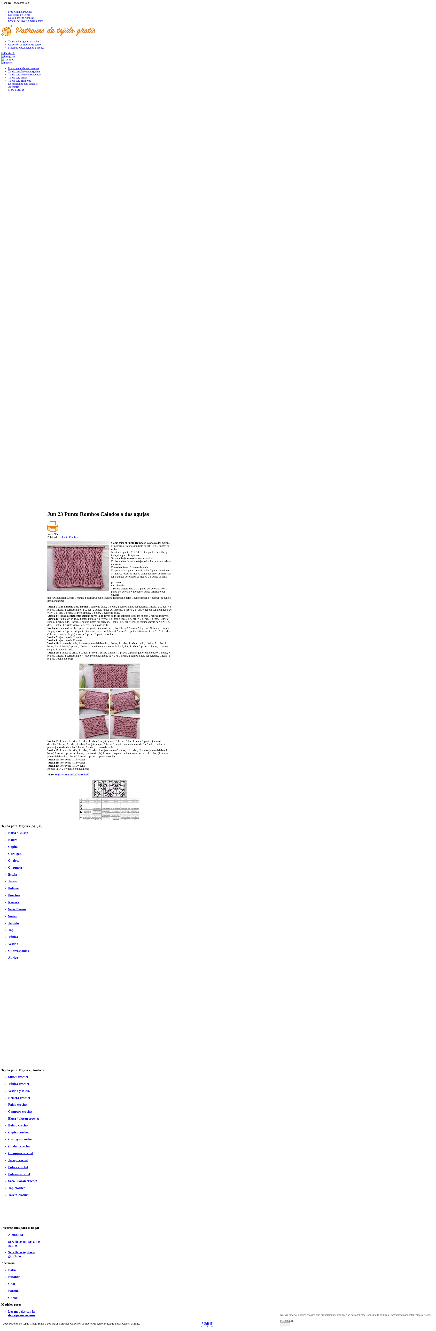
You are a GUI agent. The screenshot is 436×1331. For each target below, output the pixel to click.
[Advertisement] (109, 483)
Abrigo (13, 957)
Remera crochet (19, 1098)
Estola (12, 874)
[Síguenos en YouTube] (7, 59)
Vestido (13, 944)
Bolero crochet (18, 1125)
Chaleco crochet (19, 1146)
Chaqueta (15, 867)
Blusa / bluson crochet (23, 1118)
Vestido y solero (19, 1091)
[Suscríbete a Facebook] (8, 53)
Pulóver (13, 888)
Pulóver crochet (19, 1174)
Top (11, 930)
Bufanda (14, 1277)
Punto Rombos (70, 537)
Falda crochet (17, 1104)
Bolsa (12, 1270)
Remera (13, 902)
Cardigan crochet (20, 1139)
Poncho (13, 1291)
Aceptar (285, 1324)
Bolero (12, 840)
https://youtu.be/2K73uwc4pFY (72, 774)
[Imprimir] (52, 531)
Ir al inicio (6, 5)
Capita (13, 847)
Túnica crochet (18, 1084)
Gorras (13, 1297)
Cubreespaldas (18, 951)
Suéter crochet (18, 1077)
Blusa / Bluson (18, 833)
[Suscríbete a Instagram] (8, 56)
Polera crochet (18, 1167)
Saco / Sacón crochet (22, 1181)
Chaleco (13, 860)
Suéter (12, 916)
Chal (11, 1284)
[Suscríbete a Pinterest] (7, 62)
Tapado (13, 923)
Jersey (12, 881)
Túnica (13, 937)
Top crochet (16, 1188)
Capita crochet (18, 1132)
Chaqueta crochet (20, 1153)
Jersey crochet (18, 1160)
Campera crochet (20, 1111)
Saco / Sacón (17, 909)
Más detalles (286, 1320)
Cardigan (15, 853)
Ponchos (14, 895)
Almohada (15, 1234)
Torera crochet (18, 1195)
